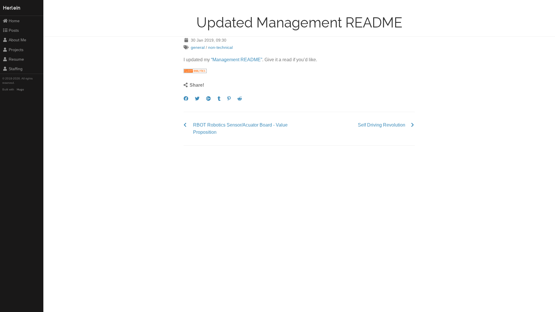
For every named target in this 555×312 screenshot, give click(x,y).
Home (14, 20)
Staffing (16, 68)
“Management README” (236, 59)
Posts (14, 30)
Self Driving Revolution (381, 124)
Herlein (12, 8)
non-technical (220, 47)
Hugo (20, 89)
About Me (17, 40)
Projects (16, 49)
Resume (16, 59)
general (198, 47)
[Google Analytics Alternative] (195, 71)
